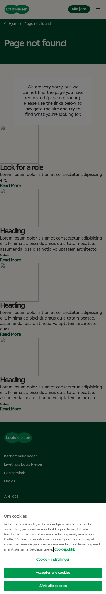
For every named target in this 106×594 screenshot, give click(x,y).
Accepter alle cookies (53, 572)
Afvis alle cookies (53, 586)
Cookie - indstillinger (53, 559)
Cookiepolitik (64, 549)
